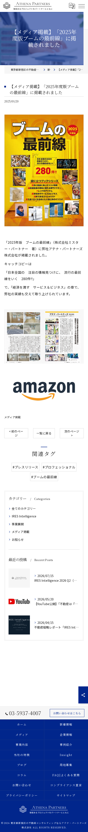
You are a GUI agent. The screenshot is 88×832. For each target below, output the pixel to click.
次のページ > (71, 433)
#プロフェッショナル (59, 467)
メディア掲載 (12, 417)
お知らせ (18, 539)
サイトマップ (66, 795)
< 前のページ (16, 433)
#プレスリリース (25, 467)
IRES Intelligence (24, 516)
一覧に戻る (44, 433)
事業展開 (18, 524)
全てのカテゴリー (24, 508)
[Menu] (81, 6)
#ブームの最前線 (44, 476)
